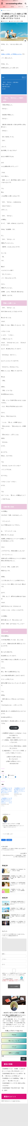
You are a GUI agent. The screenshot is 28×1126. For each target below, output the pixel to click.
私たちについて (14, 1041)
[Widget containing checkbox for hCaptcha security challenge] (13, 979)
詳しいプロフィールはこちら (14, 1030)
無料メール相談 (14, 1053)
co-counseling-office (14, 3)
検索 (2, 1056)
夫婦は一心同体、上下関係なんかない (11, 54)
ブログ (14, 1047)
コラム (3, 840)
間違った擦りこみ (6, 84)
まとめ (3, 88)
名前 (3, 954)
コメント (4, 938)
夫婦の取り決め (6, 86)
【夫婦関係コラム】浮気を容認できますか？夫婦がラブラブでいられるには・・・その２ (6, 800)
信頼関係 (9, 840)
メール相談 (14, 728)
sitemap (12, 6)
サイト (3, 964)
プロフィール (20, 6)
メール (4, 959)
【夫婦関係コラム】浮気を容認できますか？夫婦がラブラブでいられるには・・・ (19, 790)
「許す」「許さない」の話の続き (10, 82)
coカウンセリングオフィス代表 (17, 21)
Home (4, 6)
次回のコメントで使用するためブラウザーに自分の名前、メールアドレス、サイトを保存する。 (14, 974)
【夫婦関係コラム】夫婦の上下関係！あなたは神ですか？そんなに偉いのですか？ (6, 790)
